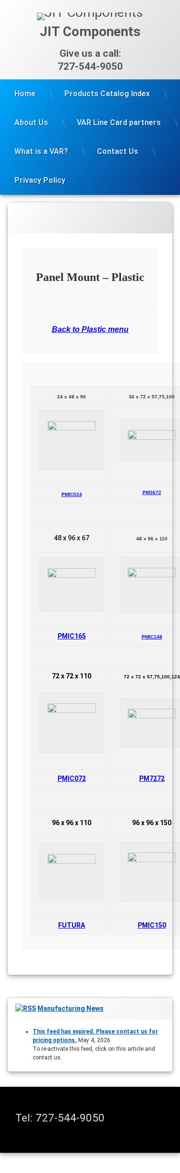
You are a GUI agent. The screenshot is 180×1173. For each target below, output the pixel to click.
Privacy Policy (39, 180)
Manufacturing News (70, 1008)
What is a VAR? (41, 151)
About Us (31, 122)
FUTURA (71, 925)
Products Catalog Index (107, 93)
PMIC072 (72, 778)
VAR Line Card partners (119, 122)
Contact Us (117, 151)
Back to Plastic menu (90, 329)
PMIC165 (72, 636)
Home (25, 93)
